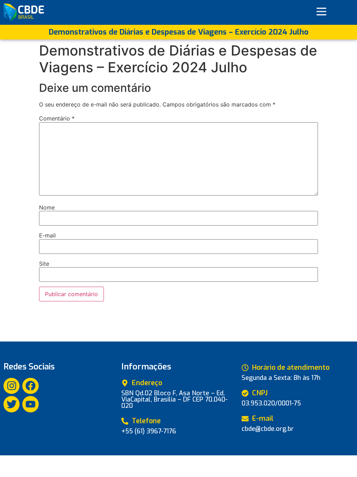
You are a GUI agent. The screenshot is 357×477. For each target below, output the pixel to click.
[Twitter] (11, 404)
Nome (47, 207)
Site (44, 263)
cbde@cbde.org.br (268, 429)
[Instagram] (11, 386)
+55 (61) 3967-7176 (148, 431)
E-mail (47, 235)
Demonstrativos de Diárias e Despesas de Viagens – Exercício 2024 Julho (179, 32)
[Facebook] (30, 386)
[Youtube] (30, 404)
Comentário (57, 118)
